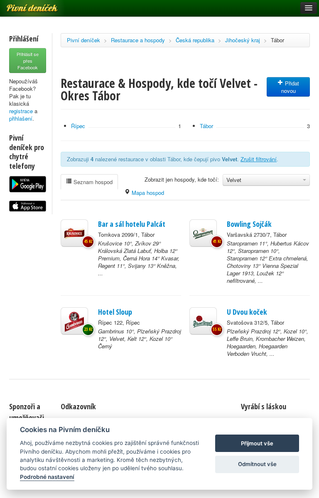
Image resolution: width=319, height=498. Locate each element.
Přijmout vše (257, 443)
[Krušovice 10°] (74, 233)
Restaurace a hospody (138, 40)
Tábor (277, 40)
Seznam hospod (92, 182)
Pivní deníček (83, 40)
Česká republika (195, 40)
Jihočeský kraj (242, 40)
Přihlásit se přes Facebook (28, 60)
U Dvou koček (247, 312)
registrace (21, 111)
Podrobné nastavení (47, 477)
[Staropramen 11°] (203, 233)
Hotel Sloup (115, 312)
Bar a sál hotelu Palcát (131, 224)
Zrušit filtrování (258, 159)
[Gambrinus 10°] (74, 321)
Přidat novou (290, 87)
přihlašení (20, 118)
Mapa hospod (147, 193)
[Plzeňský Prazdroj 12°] (203, 321)
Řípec (78, 126)
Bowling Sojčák (249, 224)
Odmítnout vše (257, 464)
